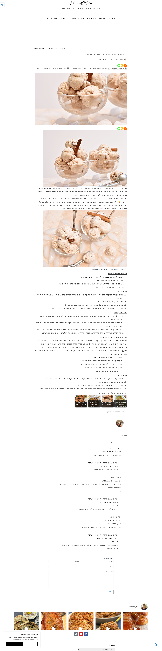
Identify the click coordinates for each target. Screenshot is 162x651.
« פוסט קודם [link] (124, 435)
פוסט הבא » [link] (37, 435)
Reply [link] (112, 448)
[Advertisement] (81, 34)
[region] (21, 640)
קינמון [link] (109, 412)
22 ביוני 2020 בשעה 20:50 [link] (109, 466)
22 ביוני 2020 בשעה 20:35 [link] (111, 452)
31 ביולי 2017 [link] (105, 59)
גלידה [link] (124, 412)
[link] (2, 5)
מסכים (9, 644)
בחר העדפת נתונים (30, 644)
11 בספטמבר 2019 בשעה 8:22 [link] (107, 538)
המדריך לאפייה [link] (78, 18)
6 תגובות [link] (99, 59)
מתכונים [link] (92, 18)
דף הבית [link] (112, 18)
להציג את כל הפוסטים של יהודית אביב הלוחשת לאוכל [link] (84, 420)
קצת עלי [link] (102, 18)
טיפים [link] (63, 18)
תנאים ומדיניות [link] (52, 18)
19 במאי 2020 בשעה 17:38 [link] (111, 481)
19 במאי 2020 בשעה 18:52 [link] (108, 502)
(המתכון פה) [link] (98, 357)
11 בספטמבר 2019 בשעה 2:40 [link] (110, 520)
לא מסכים (18, 644)
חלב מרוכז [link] (116, 412)
